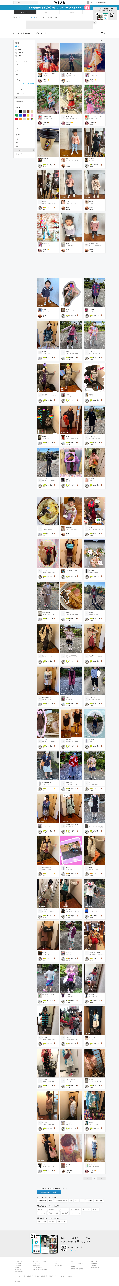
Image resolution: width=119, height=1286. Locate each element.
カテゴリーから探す (18, 1271)
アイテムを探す (17, 1265)
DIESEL (44, 201)
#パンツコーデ (64, 1209)
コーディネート (25, 12)
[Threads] (77, 1268)
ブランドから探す (17, 1269)
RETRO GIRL (93, 1037)
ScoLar (91, 394)
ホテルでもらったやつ (48, 994)
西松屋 (67, 201)
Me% (71, 1201)
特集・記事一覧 (36, 1265)
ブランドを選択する (28, 83)
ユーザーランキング (38, 1263)
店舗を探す (16, 1267)
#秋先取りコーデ (53, 1209)
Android (80, 1263)
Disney (91, 1122)
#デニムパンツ (86, 1209)
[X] (72, 1268)
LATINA (44, 1122)
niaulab (93, 1265)
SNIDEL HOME (98, 1201)
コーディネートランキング (39, 1261)
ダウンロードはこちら (75, 1247)
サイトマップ (58, 1263)
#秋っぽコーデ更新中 (53, 1213)
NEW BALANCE (93, 243)
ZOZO (44, 952)
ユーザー (48, 12)
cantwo (44, 436)
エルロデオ (69, 309)
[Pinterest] (82, 1268)
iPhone (72, 1263)
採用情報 (43, 1276)
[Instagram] (74, 1268)
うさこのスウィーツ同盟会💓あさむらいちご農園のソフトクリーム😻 (96, 116)
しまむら (68, 479)
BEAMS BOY (69, 116)
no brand (91, 309)
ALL (19, 46)
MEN (19, 49)
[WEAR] (59, 2)
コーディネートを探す (19, 1261)
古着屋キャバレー (47, 116)
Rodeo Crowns (93, 74)
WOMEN (20, 52)
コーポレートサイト (18, 1276)
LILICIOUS (89, 1201)
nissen (91, 825)
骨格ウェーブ (52, 1221)
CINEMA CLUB (46, 697)
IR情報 (36, 1276)
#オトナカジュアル (75, 1209)
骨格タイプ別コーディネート (40, 1269)
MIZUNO (68, 910)
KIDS (19, 56)
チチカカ (91, 655)
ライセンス (69, 1276)
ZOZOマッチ (94, 1267)
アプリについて (72, 1250)
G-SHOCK (92, 351)
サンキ (91, 1079)
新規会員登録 (102, 2)
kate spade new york (71, 570)
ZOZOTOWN (94, 1263)
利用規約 (50, 1276)
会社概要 (29, 1276)
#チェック (95, 1209)
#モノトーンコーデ (75, 1213)
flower (82, 1201)
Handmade (69, 527)
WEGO (50, 1201)
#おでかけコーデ (42, 1209)
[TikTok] (80, 1268)
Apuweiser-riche (46, 782)
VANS (67, 394)
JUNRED (68, 74)
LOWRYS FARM (42, 1201)
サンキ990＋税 (46, 612)
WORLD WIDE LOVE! (72, 825)
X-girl (43, 527)
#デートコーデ (41, 1213)
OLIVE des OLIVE (71, 655)
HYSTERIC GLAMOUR (61, 1201)
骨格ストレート (42, 1221)
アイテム (71, 12)
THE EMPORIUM (70, 1079)
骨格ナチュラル (62, 1221)
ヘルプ (56, 1261)
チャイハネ (69, 782)
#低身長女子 (65, 1213)
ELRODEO (45, 159)
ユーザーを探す (17, 1263)
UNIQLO (91, 159)
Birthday (68, 159)
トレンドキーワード (38, 1267)
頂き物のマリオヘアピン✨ (49, 74)
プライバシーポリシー (59, 1276)
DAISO (68, 1164)
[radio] (17, 111)
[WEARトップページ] (14, 17)
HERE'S (68, 436)
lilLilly (76, 1201)
